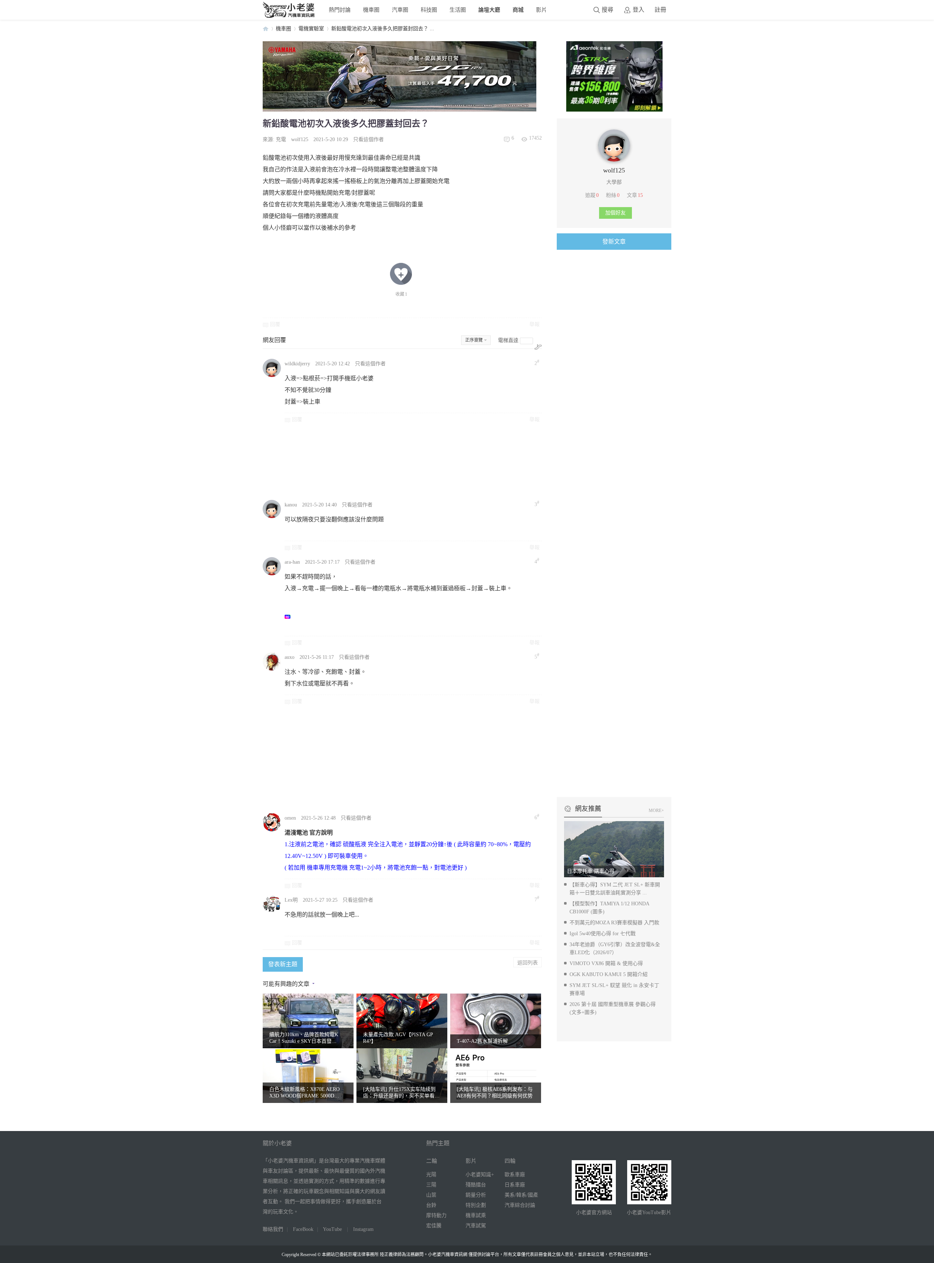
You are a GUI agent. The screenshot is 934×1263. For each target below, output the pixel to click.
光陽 (431, 1174)
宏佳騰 (433, 1225)
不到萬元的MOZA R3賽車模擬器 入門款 (614, 922)
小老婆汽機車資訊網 (266, 28)
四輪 (510, 1161)
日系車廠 (515, 1185)
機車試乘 (476, 1215)
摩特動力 (436, 1215)
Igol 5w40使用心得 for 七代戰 (603, 933)
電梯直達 (508, 340)
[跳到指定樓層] (538, 347)
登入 (638, 10)
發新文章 (614, 241)
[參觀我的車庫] (614, 160)
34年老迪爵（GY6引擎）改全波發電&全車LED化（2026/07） (615, 948)
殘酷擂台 (476, 1185)
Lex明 (291, 900)
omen (290, 818)
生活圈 (457, 10)
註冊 (660, 10)
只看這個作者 (368, 139)
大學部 (614, 182)
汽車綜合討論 (520, 1205)
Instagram (363, 1229)
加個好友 (615, 212)
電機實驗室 (311, 28)
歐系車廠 (515, 1174)
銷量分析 (476, 1195)
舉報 (534, 324)
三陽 (431, 1185)
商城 (518, 10)
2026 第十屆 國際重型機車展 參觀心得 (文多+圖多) (613, 1008)
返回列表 (527, 962)
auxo (289, 657)
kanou (291, 505)
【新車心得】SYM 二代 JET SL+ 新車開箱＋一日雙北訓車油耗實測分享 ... (615, 888)
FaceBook (303, 1229)
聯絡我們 (273, 1229)
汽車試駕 (476, 1225)
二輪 (431, 1161)
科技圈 (429, 10)
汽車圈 (400, 10)
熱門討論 (340, 10)
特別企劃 (476, 1205)
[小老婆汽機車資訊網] (289, 16)
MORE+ (656, 810)
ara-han (292, 562)
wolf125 (299, 139)
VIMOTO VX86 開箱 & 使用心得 (606, 963)
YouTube (332, 1229)
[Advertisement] (458, 461)
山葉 (431, 1195)
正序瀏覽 (474, 340)
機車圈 (371, 10)
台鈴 (431, 1205)
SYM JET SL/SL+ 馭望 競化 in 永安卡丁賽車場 (614, 989)
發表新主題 (282, 964)
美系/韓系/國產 (521, 1195)
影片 (541, 10)
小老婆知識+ (480, 1174)
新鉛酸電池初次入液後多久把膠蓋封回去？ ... (382, 28)
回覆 (275, 324)
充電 (281, 139)
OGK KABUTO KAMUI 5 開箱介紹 (609, 974)
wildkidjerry (297, 363)
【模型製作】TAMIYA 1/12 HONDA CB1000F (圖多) (609, 907)
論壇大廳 (489, 10)
